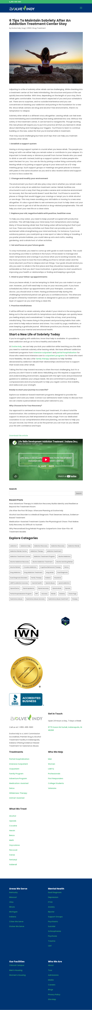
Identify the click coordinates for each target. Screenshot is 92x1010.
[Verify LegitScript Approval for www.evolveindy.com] (65, 625)
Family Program (16, 773)
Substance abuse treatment (58, 599)
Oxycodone (14, 845)
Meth (11, 840)
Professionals (54, 773)
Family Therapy (36, 578)
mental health (37, 583)
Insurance (57, 578)
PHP (36, 594)
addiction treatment (54, 551)
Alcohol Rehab (15, 567)
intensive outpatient (42, 352)
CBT (50, 946)
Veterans (52, 788)
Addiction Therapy (37, 551)
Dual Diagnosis (62, 572)
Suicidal (51, 926)
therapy (75, 599)
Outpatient (14, 769)
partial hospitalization (66, 352)
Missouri (13, 897)
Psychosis (52, 936)
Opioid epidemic (28, 588)
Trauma (51, 941)
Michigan (13, 911)
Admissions (53, 975)
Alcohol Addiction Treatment (43, 562)
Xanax (12, 855)
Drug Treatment (39, 28)
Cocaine (13, 825)
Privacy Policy (54, 994)
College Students (56, 783)
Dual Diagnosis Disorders (18, 578)
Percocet (13, 850)
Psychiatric (53, 921)
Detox (66, 567)
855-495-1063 (16, 2)
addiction (13, 546)
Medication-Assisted (18, 783)
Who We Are (55, 961)
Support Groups (55, 916)
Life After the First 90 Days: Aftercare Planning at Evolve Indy (36, 510)
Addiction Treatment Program (44, 556)
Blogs (50, 989)
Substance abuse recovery (35, 599)
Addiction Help (26, 546)
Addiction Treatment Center (20, 556)
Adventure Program (18, 778)
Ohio (11, 902)
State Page (72, 594)
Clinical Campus (16, 965)
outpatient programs (55, 355)
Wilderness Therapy (18, 793)
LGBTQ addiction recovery (19, 583)
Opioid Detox (14, 588)
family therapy (42, 358)
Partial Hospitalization (19, 759)
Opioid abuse (50, 583)
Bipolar (51, 911)
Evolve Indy (16, 28)
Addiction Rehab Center (18, 551)
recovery (44, 594)
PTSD (50, 902)
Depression (53, 897)
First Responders (55, 778)
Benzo (12, 835)
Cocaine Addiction (30, 567)
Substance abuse (16, 599)
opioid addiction (64, 583)
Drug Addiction (15, 572)
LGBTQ (51, 769)
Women (51, 764)
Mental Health (56, 888)
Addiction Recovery (40, 546)
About (51, 965)
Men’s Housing (15, 970)
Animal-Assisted (16, 798)
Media (51, 980)
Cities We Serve (16, 921)
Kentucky (13, 892)
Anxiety (51, 907)
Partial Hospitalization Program (21, 594)
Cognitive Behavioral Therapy (50, 567)
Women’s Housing (17, 975)
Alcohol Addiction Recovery (19, 562)
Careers (51, 984)
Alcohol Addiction (64, 556)
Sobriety (62, 594)
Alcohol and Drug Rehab (64, 562)
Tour (50, 970)
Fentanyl (13, 859)
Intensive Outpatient (18, 764)
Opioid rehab (56, 588)
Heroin (12, 830)
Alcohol (12, 816)
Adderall (13, 864)
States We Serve (16, 926)
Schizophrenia (54, 931)
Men (50, 759)
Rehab (53, 594)
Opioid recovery (43, 588)
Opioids (67, 588)
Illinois (12, 907)
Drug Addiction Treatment (33, 572)
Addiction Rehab (73, 546)
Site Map (52, 999)
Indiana (47, 578)
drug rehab (50, 572)
